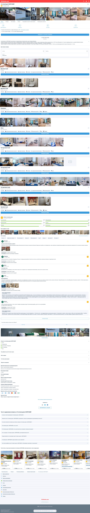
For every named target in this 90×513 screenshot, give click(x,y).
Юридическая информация (5, 510)
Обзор (2, 21)
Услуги (19, 21)
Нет (66, 324)
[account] (86, 1)
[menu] (89, 1)
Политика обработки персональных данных (7, 511)
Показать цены (45, 74)
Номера (7, 21)
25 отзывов (13, 21)
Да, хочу (23, 324)
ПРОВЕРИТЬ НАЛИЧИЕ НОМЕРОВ (45, 34)
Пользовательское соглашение (5, 509)
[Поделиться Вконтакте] (47, 405)
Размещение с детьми (42, 21)
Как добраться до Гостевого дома (29, 21)
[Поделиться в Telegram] (45, 405)
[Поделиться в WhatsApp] (42, 405)
